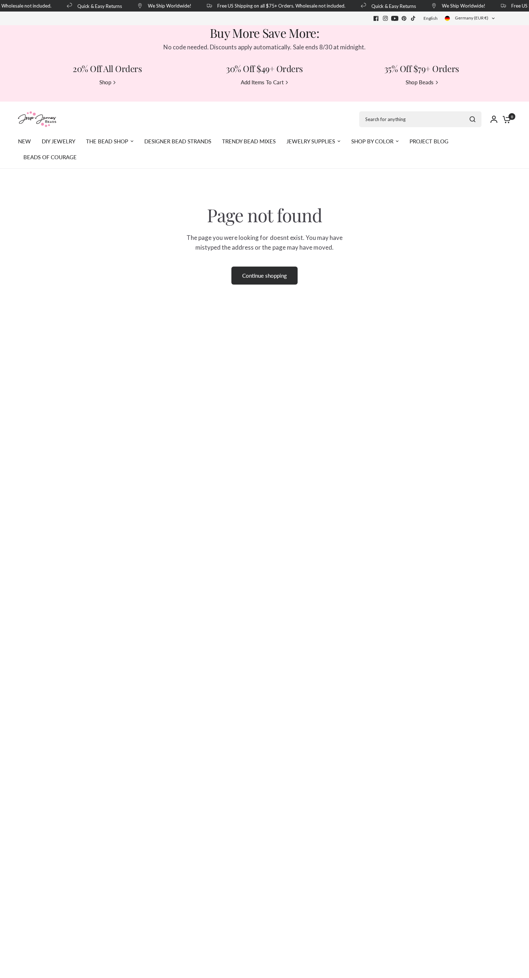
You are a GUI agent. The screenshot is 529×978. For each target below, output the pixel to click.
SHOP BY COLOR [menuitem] (372, 141)
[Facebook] (376, 18)
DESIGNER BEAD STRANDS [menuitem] (177, 141)
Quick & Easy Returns (96, 6)
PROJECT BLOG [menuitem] (429, 141)
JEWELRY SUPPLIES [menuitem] (310, 141)
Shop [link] (105, 82)
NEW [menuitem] (24, 141)
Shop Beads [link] (420, 82)
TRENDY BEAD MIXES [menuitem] (249, 141)
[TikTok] (413, 18)
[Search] (472, 119)
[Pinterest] (404, 18)
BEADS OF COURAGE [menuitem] (50, 157)
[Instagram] (385, 18)
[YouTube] (394, 18)
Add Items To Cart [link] (262, 82)
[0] (505, 119)
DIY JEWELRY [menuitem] (58, 141)
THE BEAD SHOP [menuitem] (107, 141)
